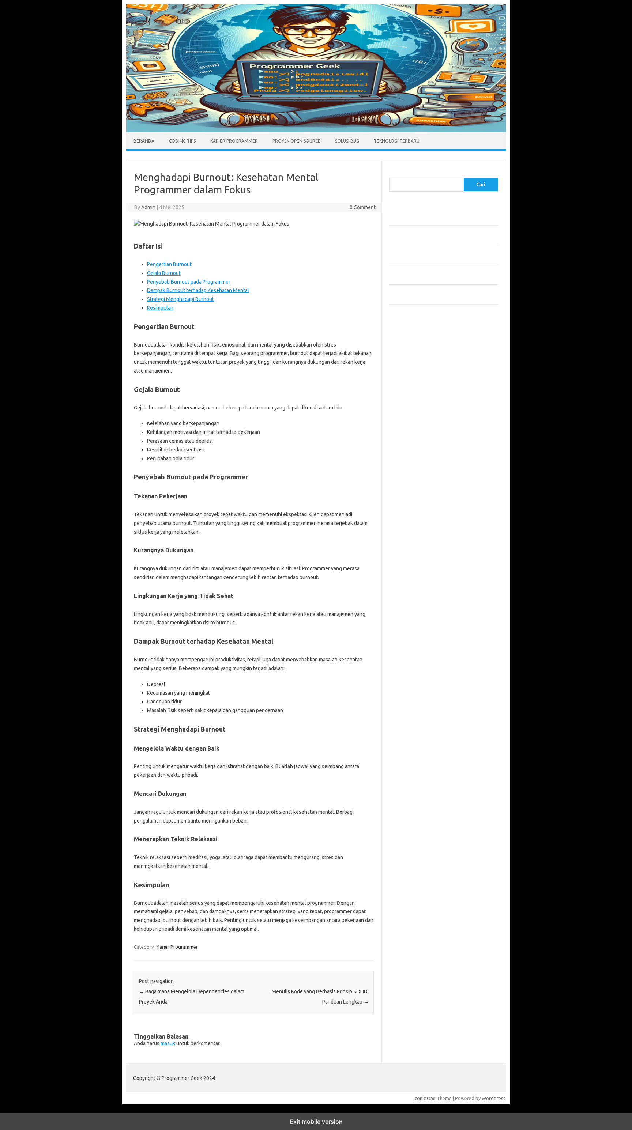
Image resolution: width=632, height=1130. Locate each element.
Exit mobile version (316, 1121)
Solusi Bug (347, 141)
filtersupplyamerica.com (419, 355)
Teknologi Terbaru (397, 141)
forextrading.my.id (413, 432)
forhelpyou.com (410, 454)
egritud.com (406, 447)
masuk (168, 1043)
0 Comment (363, 207)
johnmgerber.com (412, 510)
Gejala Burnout (164, 273)
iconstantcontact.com (416, 390)
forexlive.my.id (409, 419)
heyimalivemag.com (414, 467)
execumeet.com (410, 341)
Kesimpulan (160, 308)
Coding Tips (182, 141)
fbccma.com (406, 348)
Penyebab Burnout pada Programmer (188, 282)
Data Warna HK (405, 527)
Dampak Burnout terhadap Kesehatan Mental (198, 290)
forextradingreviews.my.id (422, 425)
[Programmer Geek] (316, 130)
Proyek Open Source (296, 141)
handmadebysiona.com (418, 369)
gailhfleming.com (411, 461)
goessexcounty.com (415, 362)
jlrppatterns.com (411, 503)
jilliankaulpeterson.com (418, 496)
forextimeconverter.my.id (421, 439)
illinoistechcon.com (413, 489)
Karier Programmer (234, 141)
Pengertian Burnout (169, 264)
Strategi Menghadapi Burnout (180, 299)
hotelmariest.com (412, 376)
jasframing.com (409, 404)
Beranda (143, 141)
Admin (148, 207)
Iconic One (425, 1098)
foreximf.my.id (408, 412)
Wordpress (493, 1098)
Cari (393, 173)
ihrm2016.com (408, 482)
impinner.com (407, 397)
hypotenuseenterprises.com (424, 383)
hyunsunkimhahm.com (416, 474)
